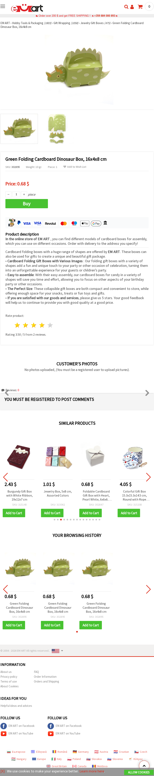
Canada (82, 766)
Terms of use (8, 681)
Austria (104, 752)
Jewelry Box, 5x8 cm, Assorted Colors (58, 493)
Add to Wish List (76, 166)
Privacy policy (8, 676)
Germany (83, 752)
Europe (41, 759)
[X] (2, 771)
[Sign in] (132, 7)
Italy (59, 759)
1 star (17, 325)
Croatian (124, 752)
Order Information (45, 676)
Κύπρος (138, 759)
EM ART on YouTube (20, 733)
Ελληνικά (41, 752)
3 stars (34, 325)
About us (6, 672)
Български (18, 752)
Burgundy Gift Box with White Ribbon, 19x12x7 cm (19, 495)
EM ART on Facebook (21, 726)
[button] (54, 519)
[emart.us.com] (27, 7)
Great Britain (59, 766)
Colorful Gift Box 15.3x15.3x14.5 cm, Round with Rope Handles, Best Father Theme (134, 495)
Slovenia (117, 759)
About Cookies (9, 686)
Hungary (21, 759)
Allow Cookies (139, 772)
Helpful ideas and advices (16, 706)
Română (62, 752)
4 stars (42, 325)
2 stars (26, 325)
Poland (77, 759)
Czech (143, 752)
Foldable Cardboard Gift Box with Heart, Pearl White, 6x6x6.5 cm (96, 495)
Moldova (102, 766)
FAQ (36, 672)
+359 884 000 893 (104, 15)
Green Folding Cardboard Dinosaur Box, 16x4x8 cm (19, 607)
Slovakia (97, 759)
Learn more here (91, 771)
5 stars (50, 325)
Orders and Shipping (46, 681)
